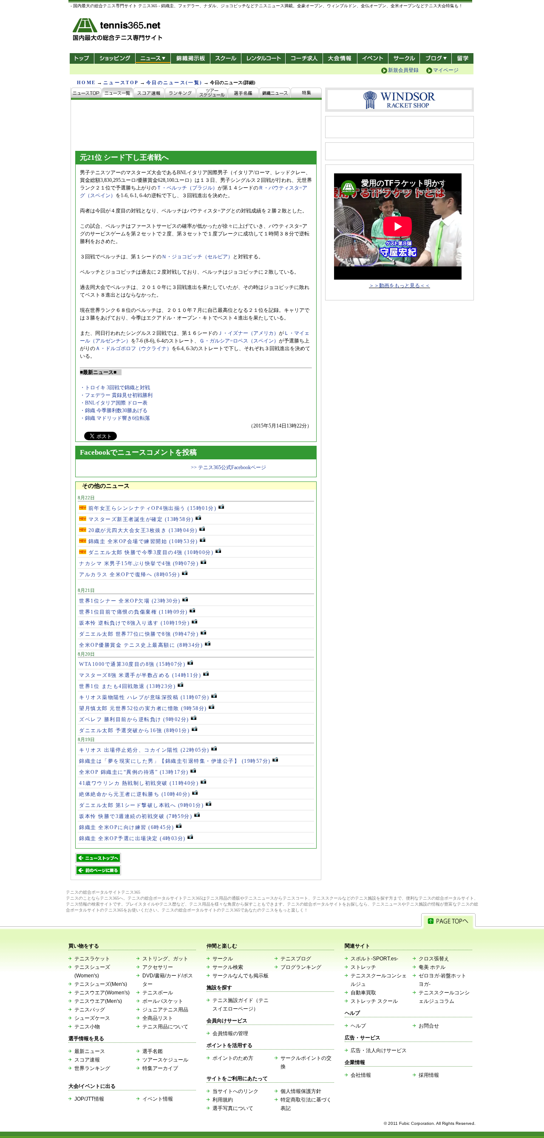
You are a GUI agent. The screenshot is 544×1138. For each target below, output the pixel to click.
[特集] (306, 94)
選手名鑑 (152, 1051)
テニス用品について (165, 1027)
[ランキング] (180, 94)
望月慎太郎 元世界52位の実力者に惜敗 (143, 708)
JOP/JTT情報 (89, 1099)
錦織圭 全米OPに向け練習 (126, 827)
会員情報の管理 (230, 1033)
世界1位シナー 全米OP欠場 (130, 601)
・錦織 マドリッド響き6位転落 (115, 418)
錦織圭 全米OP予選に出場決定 (132, 838)
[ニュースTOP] (86, 94)
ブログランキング (300, 967)
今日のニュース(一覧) (174, 82)
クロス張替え (434, 959)
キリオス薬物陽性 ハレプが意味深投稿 (144, 697)
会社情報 (361, 1075)
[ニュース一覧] (117, 94)
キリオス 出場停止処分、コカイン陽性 (144, 750)
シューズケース (92, 1018)
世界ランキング (92, 1068)
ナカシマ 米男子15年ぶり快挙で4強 (138, 563)
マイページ (446, 70)
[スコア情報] (149, 94)
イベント (372, 58)
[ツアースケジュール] (212, 94)
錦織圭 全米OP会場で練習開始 (142, 541)
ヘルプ (358, 1026)
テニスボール (157, 993)
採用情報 (429, 1075)
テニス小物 (87, 1027)
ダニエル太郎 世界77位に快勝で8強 (138, 634)
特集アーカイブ (160, 1068)
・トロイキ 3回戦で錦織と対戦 (115, 388)
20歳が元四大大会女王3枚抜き (142, 530)
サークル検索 (227, 967)
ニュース (152, 58)
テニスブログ (295, 959)
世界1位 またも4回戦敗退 (127, 686)
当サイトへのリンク (235, 1091)
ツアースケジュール (165, 1060)
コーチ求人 (305, 58)
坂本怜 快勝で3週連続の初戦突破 (135, 816)
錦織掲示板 (190, 58)
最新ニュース (89, 1051)
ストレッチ (363, 967)
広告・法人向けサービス (379, 1050)
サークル (403, 58)
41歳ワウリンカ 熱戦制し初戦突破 (138, 783)
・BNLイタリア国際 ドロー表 (113, 403)
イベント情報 (157, 1099)
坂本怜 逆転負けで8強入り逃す (134, 623)
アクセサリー (157, 967)
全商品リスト (157, 1018)
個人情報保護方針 (300, 1091)
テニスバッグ (89, 1010)
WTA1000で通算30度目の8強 (132, 664)
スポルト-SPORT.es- (374, 959)
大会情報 (340, 58)
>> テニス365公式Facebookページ (228, 467)
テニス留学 (462, 58)
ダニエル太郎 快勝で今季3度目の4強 (149, 552)
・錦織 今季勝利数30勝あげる (113, 410)
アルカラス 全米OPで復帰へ (129, 574)
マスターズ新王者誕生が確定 (140, 519)
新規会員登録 (403, 70)
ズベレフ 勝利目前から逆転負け (134, 719)
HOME (86, 82)
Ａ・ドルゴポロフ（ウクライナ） (133, 348)
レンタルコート (264, 58)
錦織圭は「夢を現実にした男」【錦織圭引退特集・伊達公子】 (175, 761)
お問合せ (429, 1026)
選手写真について (232, 1108)
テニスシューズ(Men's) (100, 984)
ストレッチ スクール (374, 1001)
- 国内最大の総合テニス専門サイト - (118, 31)
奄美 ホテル (432, 967)
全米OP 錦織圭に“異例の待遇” (134, 772)
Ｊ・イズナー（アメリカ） (248, 333)
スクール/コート (225, 58)
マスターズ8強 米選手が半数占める (140, 675)
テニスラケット (92, 959)
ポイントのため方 (232, 1058)
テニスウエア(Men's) (98, 1001)
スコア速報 (87, 1060)
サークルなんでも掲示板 (240, 976)
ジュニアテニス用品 (165, 1010)
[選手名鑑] (243, 94)
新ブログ (435, 58)
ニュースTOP (121, 82)
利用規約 (222, 1100)
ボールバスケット (162, 1001)
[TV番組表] (275, 94)
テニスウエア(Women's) (102, 993)
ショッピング (114, 58)
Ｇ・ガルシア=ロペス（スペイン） (239, 341)
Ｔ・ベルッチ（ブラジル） (187, 188)
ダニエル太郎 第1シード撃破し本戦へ (141, 805)
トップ (82, 58)
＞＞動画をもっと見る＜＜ (399, 286)
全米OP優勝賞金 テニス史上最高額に (141, 645)
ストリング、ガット (165, 959)
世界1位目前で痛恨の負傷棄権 (133, 612)
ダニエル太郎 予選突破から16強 (134, 730)
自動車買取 (363, 993)
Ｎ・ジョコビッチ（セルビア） (197, 257)
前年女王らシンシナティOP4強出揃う (151, 508)
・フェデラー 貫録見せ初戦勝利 (116, 395)
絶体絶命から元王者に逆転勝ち (134, 794)
